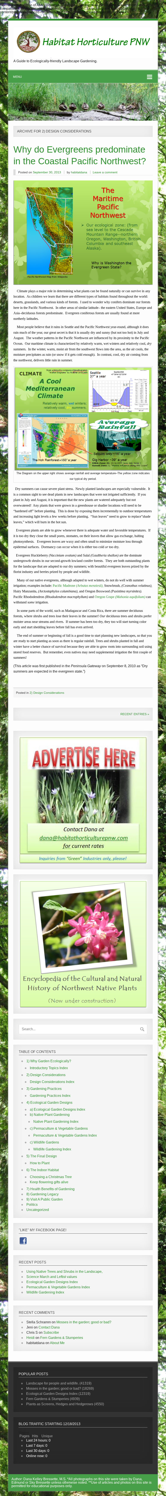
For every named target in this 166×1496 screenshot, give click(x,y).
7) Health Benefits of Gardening (50, 1189)
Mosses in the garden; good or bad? (83, 1322)
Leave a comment (105, 172)
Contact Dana (49, 1327)
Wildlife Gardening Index (52, 1149)
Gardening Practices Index (50, 1095)
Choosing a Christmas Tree (51, 1177)
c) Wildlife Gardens (44, 1142)
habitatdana (79, 172)
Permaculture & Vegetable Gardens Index (65, 1135)
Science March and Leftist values (51, 1277)
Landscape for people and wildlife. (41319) (58, 1383)
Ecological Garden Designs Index (52, 1282)
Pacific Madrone (78, 585)
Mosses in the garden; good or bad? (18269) (60, 1388)
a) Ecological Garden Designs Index (57, 1109)
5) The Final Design (41, 1156)
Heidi (30, 1338)
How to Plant (39, 1163)
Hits (35, 1436)
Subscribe (51, 1332)
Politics (32, 1204)
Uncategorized (37, 1210)
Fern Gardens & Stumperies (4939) (53, 1399)
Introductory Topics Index (49, 1068)
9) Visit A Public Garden (44, 1199)
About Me (57, 1343)
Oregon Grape (120, 597)
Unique (47, 1436)
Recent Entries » (134, 714)
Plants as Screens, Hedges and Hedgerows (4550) (65, 1404)
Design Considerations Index (52, 1082)
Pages (24, 1436)
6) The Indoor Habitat (42, 1170)
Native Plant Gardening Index (55, 1121)
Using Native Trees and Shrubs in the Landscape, (64, 1271)
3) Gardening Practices (44, 1089)
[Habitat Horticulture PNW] (82, 57)
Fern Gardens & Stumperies (61, 1338)
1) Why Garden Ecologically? (48, 1061)
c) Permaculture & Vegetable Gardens (59, 1128)
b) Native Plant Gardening (50, 1114)
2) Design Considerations (47, 692)
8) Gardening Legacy (42, 1194)
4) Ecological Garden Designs (49, 1102)
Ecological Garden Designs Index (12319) (58, 1394)
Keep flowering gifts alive (49, 1182)
